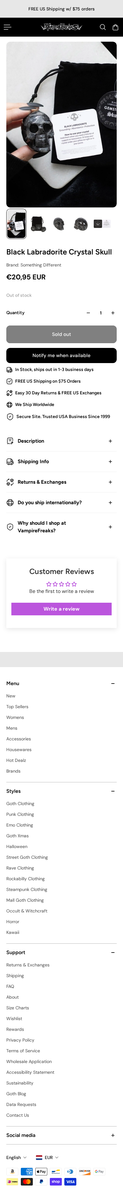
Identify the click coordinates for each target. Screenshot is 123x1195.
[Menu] (7, 27)
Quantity (15, 312)
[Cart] (115, 27)
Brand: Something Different (33, 265)
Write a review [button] (61, 609)
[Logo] (61, 27)
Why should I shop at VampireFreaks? (42, 527)
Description (31, 441)
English (13, 1157)
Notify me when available (61, 355)
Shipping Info (33, 461)
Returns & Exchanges (42, 482)
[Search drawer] (103, 27)
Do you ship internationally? (50, 502)
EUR (49, 1157)
